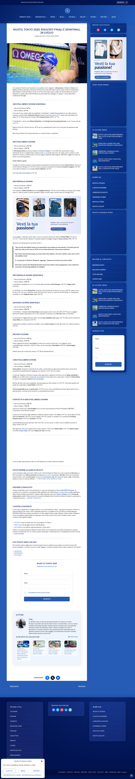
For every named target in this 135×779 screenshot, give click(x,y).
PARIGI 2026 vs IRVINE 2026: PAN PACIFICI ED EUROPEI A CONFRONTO (110, 144)
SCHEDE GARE (97, 279)
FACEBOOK (18, 551)
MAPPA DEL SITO (15, 750)
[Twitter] (111, 30)
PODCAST (17, 522)
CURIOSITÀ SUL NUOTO (100, 192)
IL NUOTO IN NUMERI (99, 188)
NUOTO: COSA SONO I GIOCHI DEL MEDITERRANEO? (109, 160)
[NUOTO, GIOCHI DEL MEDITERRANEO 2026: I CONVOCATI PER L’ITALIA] (94, 168)
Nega (23, 771)
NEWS (52, 17)
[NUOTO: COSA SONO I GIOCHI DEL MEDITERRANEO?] (94, 160)
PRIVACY (13, 740)
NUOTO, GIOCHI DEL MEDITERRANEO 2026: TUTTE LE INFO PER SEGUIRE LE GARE (110, 136)
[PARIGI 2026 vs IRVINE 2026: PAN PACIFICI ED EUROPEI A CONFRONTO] (94, 144)
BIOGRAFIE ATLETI (98, 265)
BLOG (62, 17)
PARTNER (13, 731)
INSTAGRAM (18, 527)
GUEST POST (14, 736)
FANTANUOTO (40, 17)
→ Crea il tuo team (18, 533)
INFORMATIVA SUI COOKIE (12, 775)
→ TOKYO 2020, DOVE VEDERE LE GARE (48, 479)
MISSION (13, 716)
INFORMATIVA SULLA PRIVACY (31, 775)
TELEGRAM (18, 555)
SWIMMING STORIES (99, 197)
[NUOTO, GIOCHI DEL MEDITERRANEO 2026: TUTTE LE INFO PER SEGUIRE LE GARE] (94, 136)
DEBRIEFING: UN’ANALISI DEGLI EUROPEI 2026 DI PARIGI (108, 152)
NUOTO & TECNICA (98, 183)
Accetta (9, 771)
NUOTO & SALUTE (98, 206)
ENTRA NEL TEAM (16, 726)
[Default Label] (118, 30)
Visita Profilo (74, 637)
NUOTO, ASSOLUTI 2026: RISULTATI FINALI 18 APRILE (38, 652)
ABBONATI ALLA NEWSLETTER (47, 566)
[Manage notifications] (131, 775)
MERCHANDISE (15, 755)
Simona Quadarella (37, 379)
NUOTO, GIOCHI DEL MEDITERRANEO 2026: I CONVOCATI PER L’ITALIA (110, 167)
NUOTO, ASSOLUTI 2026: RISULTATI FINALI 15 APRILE (54, 652)
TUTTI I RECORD (97, 274)
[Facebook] (105, 30)
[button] (42, 761)
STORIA (93, 17)
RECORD (104, 17)
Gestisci (36, 771)
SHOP (114, 17)
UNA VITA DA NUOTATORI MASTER (32, 2)
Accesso (124, 772)
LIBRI (106, 772)
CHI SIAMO (13, 711)
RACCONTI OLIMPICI (99, 270)
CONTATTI (13, 721)
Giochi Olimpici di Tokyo (50, 473)
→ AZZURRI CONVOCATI (33, 498)
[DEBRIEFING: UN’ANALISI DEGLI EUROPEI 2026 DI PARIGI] (94, 152)
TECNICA (72, 17)
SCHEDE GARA (18, 513)
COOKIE (12, 745)
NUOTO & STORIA (98, 202)
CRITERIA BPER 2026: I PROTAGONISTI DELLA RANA (70, 652)
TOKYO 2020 (50, 36)
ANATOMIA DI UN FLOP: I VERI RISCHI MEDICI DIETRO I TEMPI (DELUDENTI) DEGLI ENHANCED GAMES (22, 655)
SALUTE (82, 17)
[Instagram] (98, 30)
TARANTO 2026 (24, 17)
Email (25, 583)
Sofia (43, 36)
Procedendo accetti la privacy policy (39, 592)
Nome (26, 573)
